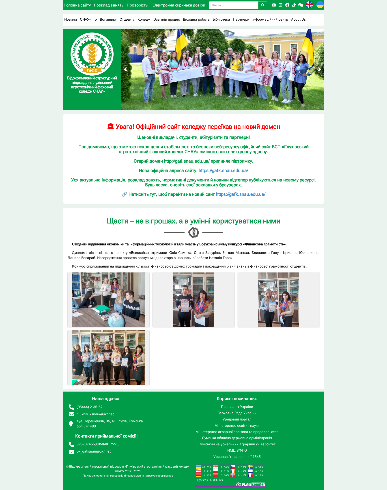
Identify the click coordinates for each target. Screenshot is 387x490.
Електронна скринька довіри (179, 5)
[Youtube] (274, 5)
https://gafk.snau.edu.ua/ (223, 170)
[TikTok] (294, 5)
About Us (298, 19)
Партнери (241, 19)
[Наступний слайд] (319, 69)
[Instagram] (280, 5)
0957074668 (87, 444)
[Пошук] (262, 5)
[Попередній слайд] (125, 69)
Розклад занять (108, 5)
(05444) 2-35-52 (90, 407)
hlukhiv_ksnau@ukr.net (95, 414)
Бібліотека (221, 19)
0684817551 (108, 444)
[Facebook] (287, 5)
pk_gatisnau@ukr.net (94, 451)
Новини (70, 19)
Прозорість (137, 5)
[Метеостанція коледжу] (300, 5)
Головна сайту (77, 5)
